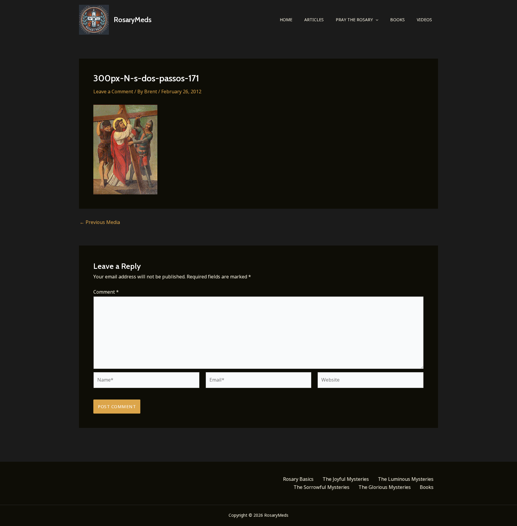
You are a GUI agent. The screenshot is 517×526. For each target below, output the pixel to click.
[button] (375, 20)
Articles (314, 19)
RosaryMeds (132, 19)
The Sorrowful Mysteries (321, 487)
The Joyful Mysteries (346, 479)
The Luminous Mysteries (406, 479)
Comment (106, 292)
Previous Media (100, 222)
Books (397, 19)
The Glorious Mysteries (384, 487)
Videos (424, 19)
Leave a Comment (113, 91)
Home (286, 19)
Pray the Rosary (354, 19)
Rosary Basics (298, 479)
